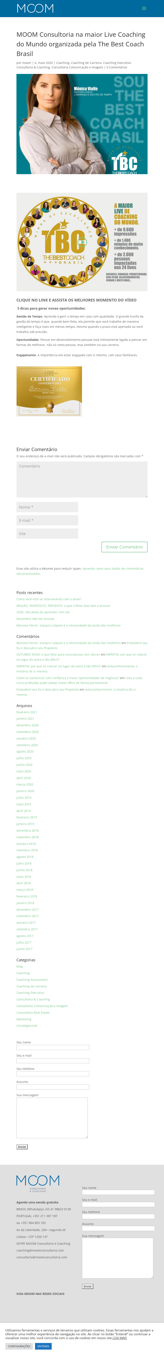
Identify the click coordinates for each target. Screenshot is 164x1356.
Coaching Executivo (117, 63)
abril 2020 (23, 778)
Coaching (62, 63)
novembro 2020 (27, 732)
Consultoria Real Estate (33, 1012)
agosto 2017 (25, 936)
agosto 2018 (25, 857)
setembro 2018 (27, 850)
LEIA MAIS (120, 1338)
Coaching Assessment (32, 980)
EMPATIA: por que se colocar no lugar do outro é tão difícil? (58, 666)
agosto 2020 (25, 751)
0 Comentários (117, 67)
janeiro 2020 (25, 791)
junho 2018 (24, 870)
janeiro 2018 (25, 903)
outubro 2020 (26, 738)
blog (19, 966)
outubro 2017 (26, 923)
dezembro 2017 (27, 909)
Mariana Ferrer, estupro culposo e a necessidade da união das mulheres (68, 625)
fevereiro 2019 (26, 817)
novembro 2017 (27, 916)
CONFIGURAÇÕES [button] (19, 1346)
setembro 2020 (27, 745)
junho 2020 (24, 765)
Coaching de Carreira (86, 63)
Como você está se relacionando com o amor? (48, 599)
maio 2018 (23, 877)
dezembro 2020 (27, 725)
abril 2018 (23, 883)
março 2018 (24, 890)
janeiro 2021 (25, 718)
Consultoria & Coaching (33, 67)
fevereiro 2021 (26, 712)
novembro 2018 (27, 837)
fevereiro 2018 (26, 896)
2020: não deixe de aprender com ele (43, 612)
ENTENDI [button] (43, 1346)
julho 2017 (23, 942)
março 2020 (24, 784)
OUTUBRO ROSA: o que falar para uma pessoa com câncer (58, 654)
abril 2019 (23, 811)
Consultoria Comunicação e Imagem (77, 67)
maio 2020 (23, 771)
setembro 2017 (27, 929)
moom (26, 63)
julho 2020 (23, 758)
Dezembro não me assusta (35, 619)
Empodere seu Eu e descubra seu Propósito (47, 689)
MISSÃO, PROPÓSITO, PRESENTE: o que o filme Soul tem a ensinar (63, 606)
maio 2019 (23, 804)
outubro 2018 (26, 844)
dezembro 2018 (27, 830)
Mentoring (23, 1019)
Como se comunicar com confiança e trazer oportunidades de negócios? (67, 678)
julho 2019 (23, 798)
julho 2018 (23, 863)
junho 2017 (24, 949)
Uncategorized (26, 1026)
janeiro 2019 (25, 824)
